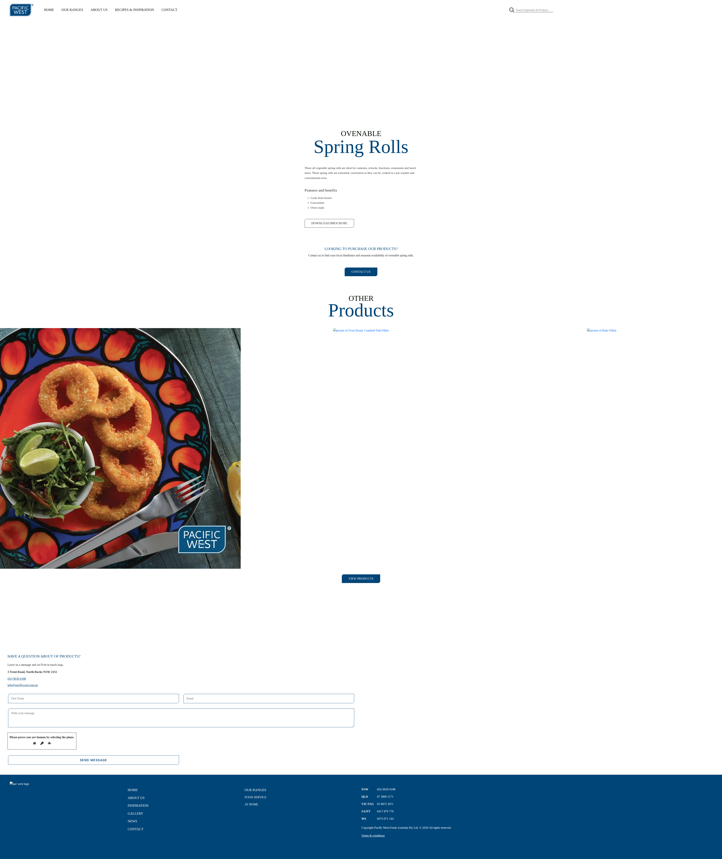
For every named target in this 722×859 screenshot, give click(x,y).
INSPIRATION (138, 805)
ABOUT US (99, 10)
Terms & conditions (373, 835)
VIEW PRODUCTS (361, 578)
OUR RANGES (72, 10)
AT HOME (251, 804)
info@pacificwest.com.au (23, 685)
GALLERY (135, 813)
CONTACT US (361, 271)
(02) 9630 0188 (17, 678)
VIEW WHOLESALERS (361, 633)
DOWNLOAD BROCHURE (329, 223)
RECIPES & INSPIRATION (134, 10)
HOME (49, 10)
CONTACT (169, 10)
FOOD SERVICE (255, 797)
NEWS (132, 821)
